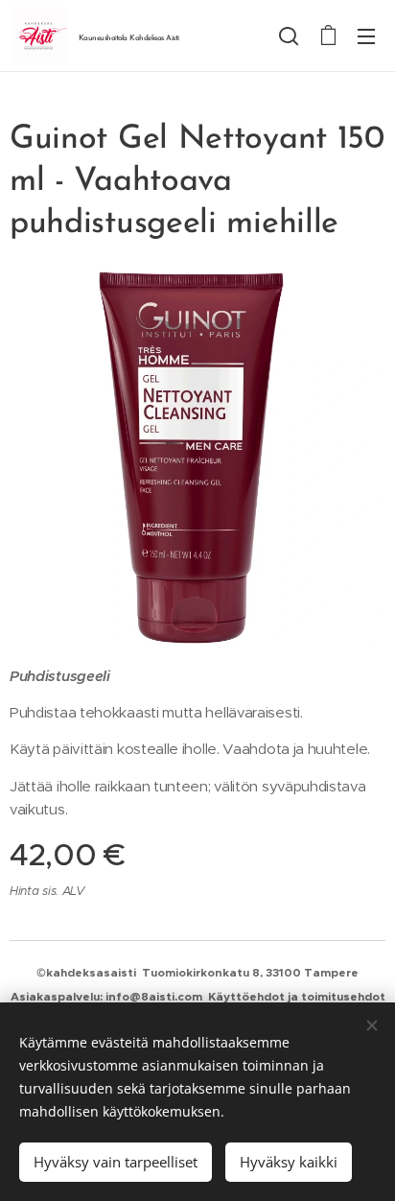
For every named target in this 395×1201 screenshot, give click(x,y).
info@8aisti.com (153, 996)
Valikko (366, 35)
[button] (288, 35)
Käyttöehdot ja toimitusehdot (296, 996)
